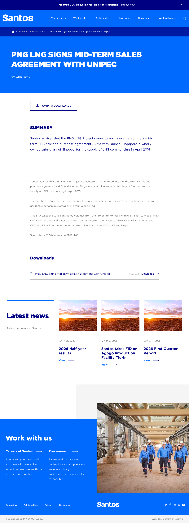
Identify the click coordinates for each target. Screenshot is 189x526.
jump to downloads (56, 105)
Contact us (11, 505)
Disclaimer (64, 505)
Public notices (31, 505)
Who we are (57, 18)
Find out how (127, 4)
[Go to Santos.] (13, 31)
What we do (79, 18)
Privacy (49, 505)
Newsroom (143, 18)
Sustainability (103, 18)
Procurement (59, 451)
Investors (124, 18)
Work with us (166, 18)
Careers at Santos (19, 451)
